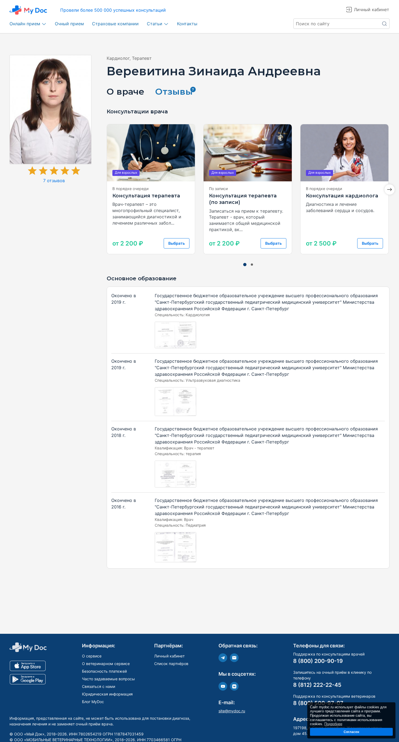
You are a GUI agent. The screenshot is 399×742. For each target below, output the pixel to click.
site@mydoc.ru (231, 711)
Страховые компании (115, 23)
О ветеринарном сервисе (106, 663)
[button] (244, 264)
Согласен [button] (351, 732)
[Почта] (234, 657)
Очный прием (69, 23)
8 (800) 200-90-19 (318, 661)
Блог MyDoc (93, 701)
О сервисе (92, 656)
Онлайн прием (25, 23)
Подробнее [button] (333, 724)
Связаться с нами (98, 686)
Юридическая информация (107, 694)
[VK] (234, 686)
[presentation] (389, 189)
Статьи (154, 23)
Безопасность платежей (104, 671)
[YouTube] (222, 686)
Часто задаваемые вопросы (108, 678)
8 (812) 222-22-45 (317, 685)
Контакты (187, 23)
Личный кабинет (169, 656)
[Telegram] (222, 657)
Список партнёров (171, 663)
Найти (384, 23)
